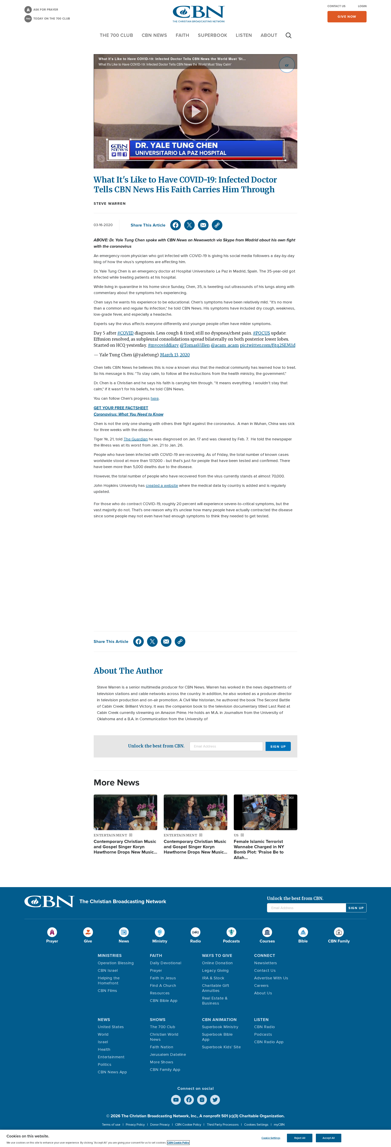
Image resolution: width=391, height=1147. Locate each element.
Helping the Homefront (109, 981)
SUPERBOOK (212, 35)
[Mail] (203, 225)
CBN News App (112, 1072)
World (103, 1034)
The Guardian (136, 439)
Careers (261, 985)
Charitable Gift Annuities (215, 988)
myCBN (279, 1125)
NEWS (104, 1020)
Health (104, 1049)
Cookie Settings (270, 1138)
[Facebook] (175, 225)
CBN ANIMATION (219, 1020)
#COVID (125, 333)
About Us (263, 993)
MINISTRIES (110, 955)
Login (362, 6)
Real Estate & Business (215, 1001)
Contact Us (336, 6)
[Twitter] (189, 225)
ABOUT (269, 35)
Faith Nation (161, 1047)
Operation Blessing (116, 963)
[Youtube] (176, 1100)
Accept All (329, 1138)
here (155, 398)
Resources (160, 993)
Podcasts (263, 1034)
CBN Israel (108, 970)
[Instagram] (202, 1100)
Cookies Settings (256, 1125)
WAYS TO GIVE (217, 955)
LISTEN (244, 35)
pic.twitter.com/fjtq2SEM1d (267, 345)
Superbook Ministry (220, 1026)
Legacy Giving (215, 970)
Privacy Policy (135, 1125)
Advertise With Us (271, 978)
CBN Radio (264, 1026)
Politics (104, 1064)
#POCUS (261, 333)
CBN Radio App (269, 1042)
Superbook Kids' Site (221, 1047)
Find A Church (163, 985)
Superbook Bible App (217, 1037)
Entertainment (111, 1057)
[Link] (217, 225)
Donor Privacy (160, 1125)
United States (111, 1026)
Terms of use (111, 1125)
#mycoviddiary (163, 345)
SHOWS (158, 1020)
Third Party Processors (223, 1125)
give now (347, 16)
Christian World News (164, 1037)
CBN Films (107, 990)
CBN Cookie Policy (188, 1125)
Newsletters (265, 963)
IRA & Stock (213, 978)
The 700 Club (116, 35)
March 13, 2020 (175, 354)
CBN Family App (165, 1069)
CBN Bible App (164, 1000)
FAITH (182, 35)
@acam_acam (225, 345)
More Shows (161, 1062)
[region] (195, 1138)
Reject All (299, 1138)
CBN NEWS (154, 35)
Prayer (156, 970)
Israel (103, 1042)
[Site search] (288, 37)
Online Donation (217, 963)
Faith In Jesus (163, 978)
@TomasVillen (195, 345)
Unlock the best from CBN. (156, 746)
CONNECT (264, 955)
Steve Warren (110, 203)
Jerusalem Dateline (168, 1054)
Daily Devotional (165, 963)
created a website (162, 485)
